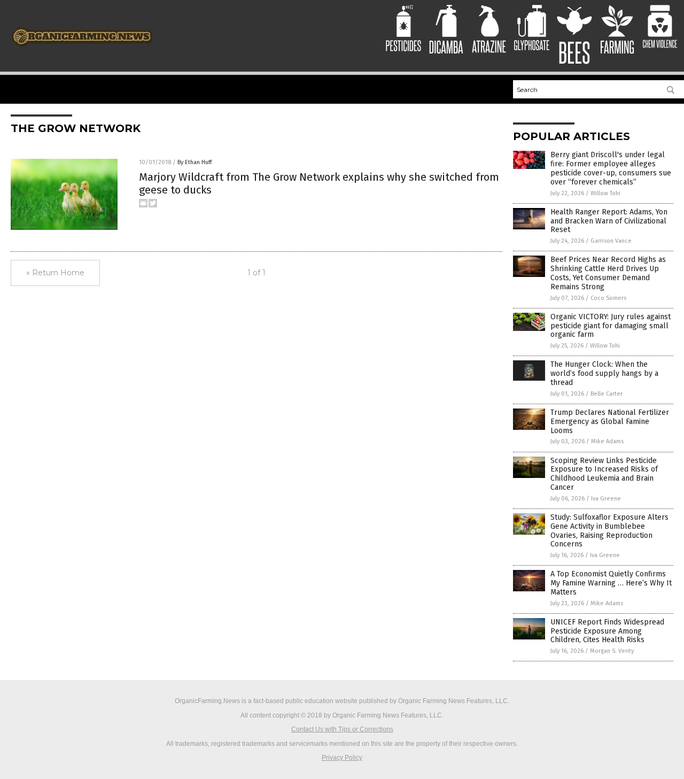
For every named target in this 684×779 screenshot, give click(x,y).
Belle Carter (606, 393)
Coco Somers (608, 298)
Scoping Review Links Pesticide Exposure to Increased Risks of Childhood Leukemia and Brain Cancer (604, 474)
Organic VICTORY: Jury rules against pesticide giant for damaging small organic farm (610, 326)
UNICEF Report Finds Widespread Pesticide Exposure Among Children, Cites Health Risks (607, 631)
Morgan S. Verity (612, 650)
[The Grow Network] (82, 49)
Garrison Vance (611, 240)
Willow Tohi (605, 193)
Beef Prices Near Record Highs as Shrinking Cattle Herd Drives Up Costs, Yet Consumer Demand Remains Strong (608, 273)
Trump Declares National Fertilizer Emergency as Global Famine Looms (609, 421)
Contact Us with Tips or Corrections (342, 729)
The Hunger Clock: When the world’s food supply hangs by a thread (604, 373)
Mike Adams (607, 441)
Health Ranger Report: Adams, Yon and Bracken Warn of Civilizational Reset (608, 221)
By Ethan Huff (194, 162)
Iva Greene (606, 498)
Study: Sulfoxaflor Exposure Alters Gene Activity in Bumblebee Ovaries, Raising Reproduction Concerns (609, 531)
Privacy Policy (342, 757)
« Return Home (55, 272)
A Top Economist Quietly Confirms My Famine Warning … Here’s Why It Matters (611, 583)
